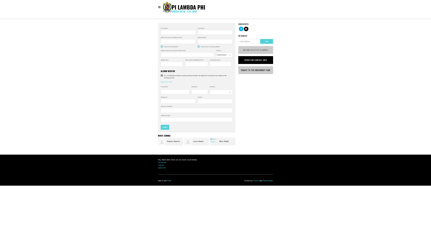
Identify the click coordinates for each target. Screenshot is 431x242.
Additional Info (165, 115)
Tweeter (161, 165)
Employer (194, 87)
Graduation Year (215, 60)
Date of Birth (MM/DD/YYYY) (194, 60)
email (169, 181)
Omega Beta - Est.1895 (184, 11)
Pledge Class (165, 60)
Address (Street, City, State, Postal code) (173, 50)
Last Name (201, 28)
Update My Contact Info (255, 60)
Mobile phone (202, 37)
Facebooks (162, 162)
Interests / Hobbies (167, 106)
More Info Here (166, 82)
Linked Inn (162, 168)
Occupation (164, 87)
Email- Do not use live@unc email (171, 37)
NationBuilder (268, 181)
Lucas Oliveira (198, 141)
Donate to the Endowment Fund (255, 70)
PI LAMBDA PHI (188, 7)
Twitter (200, 97)
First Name (164, 28)
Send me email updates (171, 47)
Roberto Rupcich (173, 141)
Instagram (164, 97)
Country (218, 50)
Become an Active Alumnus (255, 50)
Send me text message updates (210, 47)
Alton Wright (224, 141)
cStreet (256, 181)
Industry (212, 87)
